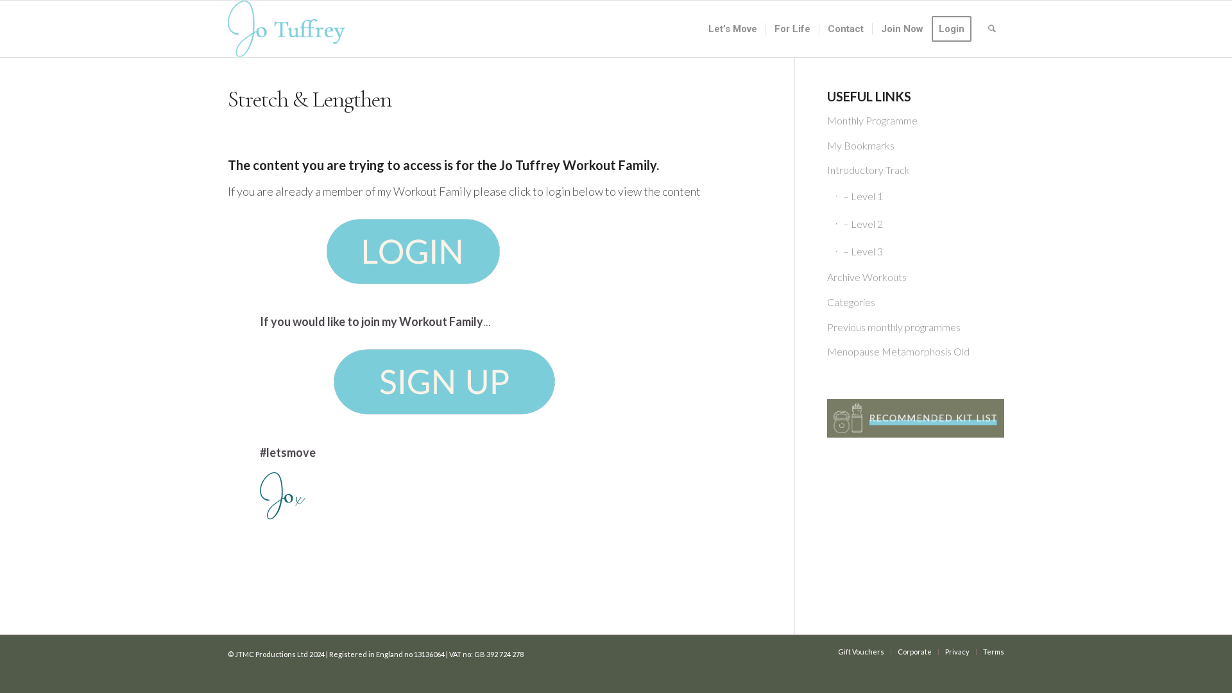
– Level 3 (863, 251)
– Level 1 (863, 196)
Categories (851, 302)
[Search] (992, 29)
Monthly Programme (872, 120)
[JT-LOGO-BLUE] (286, 29)
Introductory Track (868, 170)
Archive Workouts (867, 277)
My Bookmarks (860, 145)
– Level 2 (863, 224)
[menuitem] (733, 29)
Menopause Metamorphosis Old (898, 351)
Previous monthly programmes (894, 327)
